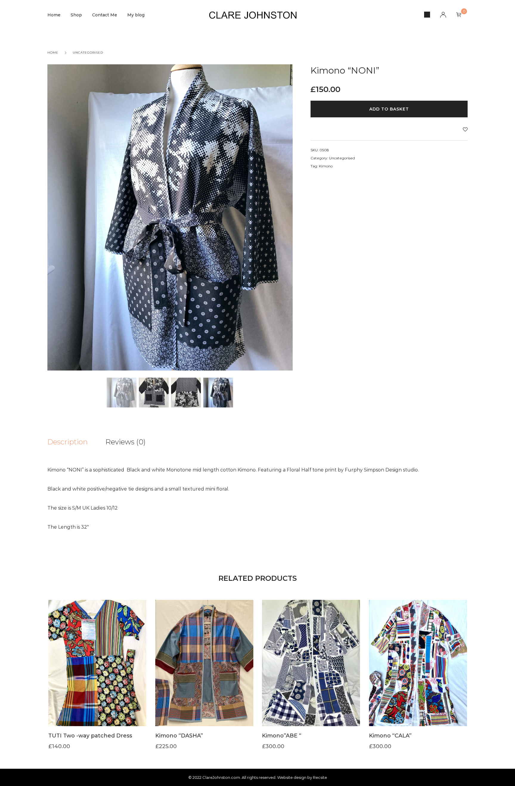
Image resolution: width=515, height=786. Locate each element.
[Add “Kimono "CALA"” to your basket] (418, 672)
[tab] (76, 442)
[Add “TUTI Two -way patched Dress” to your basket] (97, 672)
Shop (76, 15)
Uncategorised (88, 53)
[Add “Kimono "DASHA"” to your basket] (204, 672)
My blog (136, 15)
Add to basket (389, 109)
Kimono (326, 166)
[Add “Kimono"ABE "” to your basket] (311, 672)
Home (54, 15)
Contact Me (104, 15)
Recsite (320, 777)
